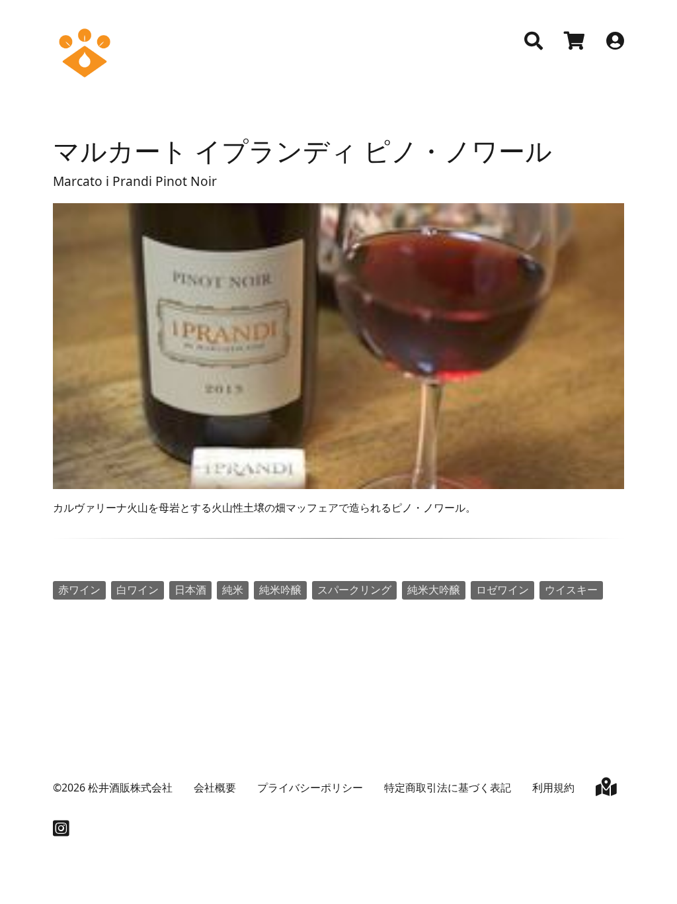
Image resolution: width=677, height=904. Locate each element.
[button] (533, 41)
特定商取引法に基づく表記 (447, 787)
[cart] (574, 42)
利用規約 (553, 787)
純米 (232, 589)
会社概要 (215, 787)
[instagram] (61, 831)
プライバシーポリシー (310, 787)
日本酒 (190, 589)
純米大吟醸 (433, 589)
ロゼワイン (502, 589)
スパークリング (354, 589)
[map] (606, 789)
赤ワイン (79, 589)
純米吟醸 (280, 589)
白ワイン (137, 589)
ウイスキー (571, 589)
